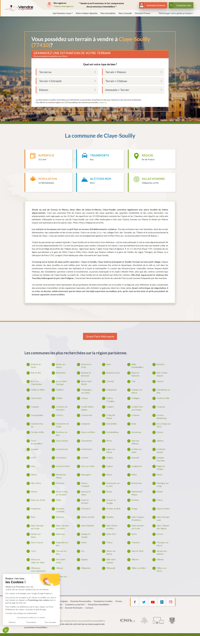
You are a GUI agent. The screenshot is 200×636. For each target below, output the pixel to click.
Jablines (160, 441)
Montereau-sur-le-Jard (113, 484)
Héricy (109, 441)
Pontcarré (85, 508)
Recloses (60, 517)
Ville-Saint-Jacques (111, 561)
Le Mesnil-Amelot (161, 450)
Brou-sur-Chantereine (36, 382)
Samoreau (60, 534)
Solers (84, 542)
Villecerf (135, 559)
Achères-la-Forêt (36, 365)
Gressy (160, 432)
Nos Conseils (125, 13)
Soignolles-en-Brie (62, 544)
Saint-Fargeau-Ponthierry (138, 518)
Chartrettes (36, 398)
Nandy (109, 491)
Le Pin (33, 457)
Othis (58, 500)
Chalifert (60, 390)
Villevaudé (110, 568)
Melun (134, 474)
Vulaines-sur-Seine (62, 578)
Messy (159, 474)
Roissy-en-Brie (87, 517)
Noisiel (160, 491)
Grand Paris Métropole (100, 336)
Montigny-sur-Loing (163, 484)
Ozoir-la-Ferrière (85, 501)
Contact (89, 608)
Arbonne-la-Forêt (86, 365)
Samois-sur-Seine (36, 535)
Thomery (136, 542)
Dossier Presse (142, 13)
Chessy (84, 398)
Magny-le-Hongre (161, 467)
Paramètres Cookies (103, 601)
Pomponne (36, 508)
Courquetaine (37, 415)
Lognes (109, 466)
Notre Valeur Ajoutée (86, 13)
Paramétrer (31, 622)
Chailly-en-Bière (38, 390)
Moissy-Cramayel (85, 484)
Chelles (59, 398)
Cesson (160, 381)
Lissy (33, 466)
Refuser (12, 622)
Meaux (109, 474)
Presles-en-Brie (113, 508)
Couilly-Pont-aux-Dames (138, 408)
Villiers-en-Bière (139, 568)
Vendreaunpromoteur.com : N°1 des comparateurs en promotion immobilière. (66, 620)
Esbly (134, 424)
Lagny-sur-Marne (111, 450)
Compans (35, 407)
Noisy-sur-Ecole (38, 500)
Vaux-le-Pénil (137, 551)
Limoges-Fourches (161, 459)
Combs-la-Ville (163, 398)
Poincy (160, 500)
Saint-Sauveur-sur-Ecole (138, 527)
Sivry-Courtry (37, 542)
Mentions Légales (59, 601)
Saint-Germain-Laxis (163, 518)
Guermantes (86, 441)
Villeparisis (85, 568)
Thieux (109, 542)
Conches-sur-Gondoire (62, 408)
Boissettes (61, 373)
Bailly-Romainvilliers (137, 365)
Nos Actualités (108, 13)
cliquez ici (102, 102)
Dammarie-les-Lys (37, 425)
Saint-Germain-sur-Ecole (37, 527)
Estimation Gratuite (156, 5)
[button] (5, 630)
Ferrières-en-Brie (62, 433)
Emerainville (111, 424)
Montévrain (137, 483)
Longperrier (137, 466)
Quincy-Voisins (163, 508)
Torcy (33, 551)
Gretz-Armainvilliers (36, 442)
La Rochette (86, 449)
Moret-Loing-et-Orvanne (62, 493)
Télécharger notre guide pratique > (175, 13)
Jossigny (34, 449)
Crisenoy (135, 415)
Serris (134, 534)
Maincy (34, 474)
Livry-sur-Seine (88, 466)
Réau (33, 517)
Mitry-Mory (36, 483)
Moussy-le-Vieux (86, 493)
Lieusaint (135, 457)
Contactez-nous (183, 5)
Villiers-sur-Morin (162, 569)
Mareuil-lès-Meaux (61, 476)
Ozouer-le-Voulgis (111, 501)
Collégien (136, 398)
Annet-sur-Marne (61, 365)
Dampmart (85, 424)
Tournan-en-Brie (61, 552)
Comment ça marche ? (75, 604)
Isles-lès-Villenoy (136, 442)
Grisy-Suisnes (62, 441)
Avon (108, 364)
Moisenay (60, 483)
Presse (119, 601)
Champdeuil (111, 390)
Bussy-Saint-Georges (61, 382)
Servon (160, 534)
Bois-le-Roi (36, 373)
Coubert (110, 407)
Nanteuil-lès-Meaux (137, 493)
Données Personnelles (80, 601)
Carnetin (110, 381)
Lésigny (109, 457)
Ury (82, 551)
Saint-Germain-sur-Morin (62, 527)
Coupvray (161, 407)
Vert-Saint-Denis (61, 561)
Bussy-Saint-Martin (86, 382)
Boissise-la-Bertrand (86, 374)
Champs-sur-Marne (137, 391)
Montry (34, 491)
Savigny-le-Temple (86, 535)
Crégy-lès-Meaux (111, 416)
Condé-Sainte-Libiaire (87, 408)
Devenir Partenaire (74, 608)
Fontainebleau (112, 432)
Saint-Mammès (87, 525)
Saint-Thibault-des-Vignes (163, 527)
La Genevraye (62, 449)
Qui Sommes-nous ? (63, 13)
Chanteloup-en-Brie (164, 391)
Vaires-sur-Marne (111, 552)
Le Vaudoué (61, 457)
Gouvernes (136, 432)
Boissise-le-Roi (113, 373)
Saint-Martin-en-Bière (112, 527)
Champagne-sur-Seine (86, 391)
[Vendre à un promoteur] (19, 8)
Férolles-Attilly (37, 432)
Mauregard (86, 474)
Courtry (59, 415)
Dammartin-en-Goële (62, 425)
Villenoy (59, 568)
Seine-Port (111, 534)
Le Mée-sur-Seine (137, 450)
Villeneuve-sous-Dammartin (38, 569)
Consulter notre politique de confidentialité (21, 613)
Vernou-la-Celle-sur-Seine (37, 561)
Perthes (135, 500)
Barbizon (160, 364)
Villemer (160, 559)
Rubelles (110, 517)
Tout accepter (50, 622)
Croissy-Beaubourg (161, 416)
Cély (133, 381)
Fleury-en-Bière (88, 432)
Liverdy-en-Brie (63, 466)
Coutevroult (86, 415)
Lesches (84, 457)
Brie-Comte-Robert (162, 374)
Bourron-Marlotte (136, 374)
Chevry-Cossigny (110, 399)
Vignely (84, 559)
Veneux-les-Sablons (162, 552)
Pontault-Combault (60, 510)
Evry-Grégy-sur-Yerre (164, 425)
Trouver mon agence (63, 6)
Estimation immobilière (98, 604)
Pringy (134, 508)
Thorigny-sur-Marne (163, 544)
